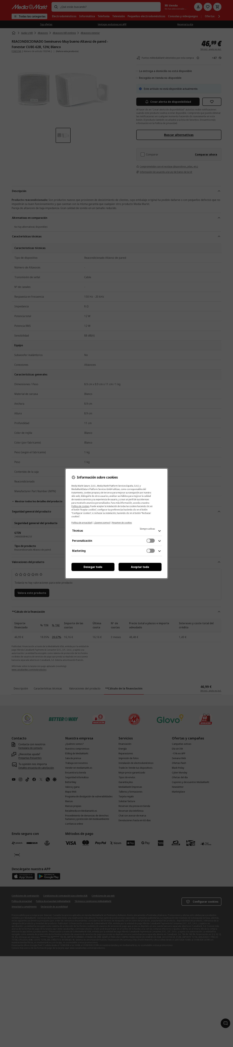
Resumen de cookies (122, 522)
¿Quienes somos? (102, 522)
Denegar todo (93, 567)
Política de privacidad (81, 522)
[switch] (151, 541)
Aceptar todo (140, 567)
